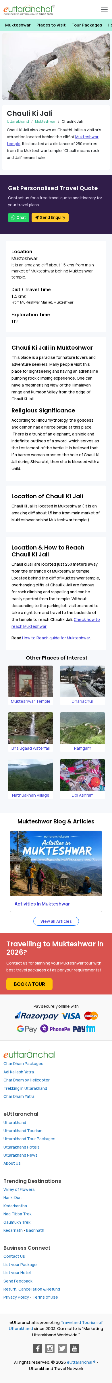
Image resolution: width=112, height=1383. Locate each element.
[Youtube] (74, 1348)
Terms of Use (45, 1297)
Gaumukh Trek (16, 1222)
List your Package (20, 1264)
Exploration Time (30, 314)
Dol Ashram (83, 795)
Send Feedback (17, 1281)
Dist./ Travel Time (31, 289)
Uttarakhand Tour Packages (29, 1138)
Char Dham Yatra (18, 1096)
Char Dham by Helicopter (26, 1080)
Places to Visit (51, 25)
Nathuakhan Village (30, 795)
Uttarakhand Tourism (23, 1130)
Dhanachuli (83, 701)
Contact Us (14, 1256)
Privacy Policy (16, 1297)
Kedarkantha (15, 1205)
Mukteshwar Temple (31, 701)
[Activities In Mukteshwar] (56, 863)
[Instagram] (50, 1348)
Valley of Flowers (19, 1189)
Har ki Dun (12, 1197)
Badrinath (35, 1230)
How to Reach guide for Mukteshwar (56, 638)
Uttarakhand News (20, 1155)
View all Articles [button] (56, 921)
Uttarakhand (18, 121)
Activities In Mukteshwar (42, 904)
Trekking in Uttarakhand (25, 1088)
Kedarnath (13, 1230)
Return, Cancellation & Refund (31, 1289)
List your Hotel (17, 1272)
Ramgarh (82, 748)
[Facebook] (37, 1348)
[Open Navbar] (104, 9)
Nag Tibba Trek (17, 1214)
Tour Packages (87, 25)
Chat (21, 217)
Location (21, 251)
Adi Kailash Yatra (18, 1072)
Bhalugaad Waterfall (30, 748)
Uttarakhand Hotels (21, 1147)
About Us (12, 1163)
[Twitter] (62, 1348)
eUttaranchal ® (81, 1362)
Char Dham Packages (23, 1063)
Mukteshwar (18, 25)
